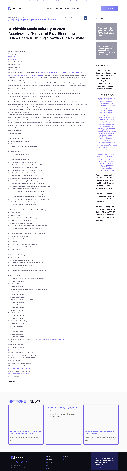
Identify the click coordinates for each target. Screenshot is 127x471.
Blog (78, 8)
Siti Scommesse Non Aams (106, 100)
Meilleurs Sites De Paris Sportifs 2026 (106, 154)
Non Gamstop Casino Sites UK (106, 142)
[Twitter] (22, 462)
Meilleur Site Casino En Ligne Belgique (106, 145)
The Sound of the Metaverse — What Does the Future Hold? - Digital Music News (25, 432)
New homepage (13, 17)
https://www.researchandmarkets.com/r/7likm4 (49, 339)
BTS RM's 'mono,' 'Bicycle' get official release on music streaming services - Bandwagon (63, 408)
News (23, 17)
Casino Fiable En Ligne (106, 165)
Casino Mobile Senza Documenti (107, 158)
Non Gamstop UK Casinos (106, 121)
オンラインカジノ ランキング (106, 161)
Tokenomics (59, 8)
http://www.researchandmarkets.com (19, 368)
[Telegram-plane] (26, 462)
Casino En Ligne (106, 167)
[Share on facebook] (85, 18)
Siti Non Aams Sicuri (106, 160)
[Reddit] (17, 462)
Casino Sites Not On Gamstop (106, 98)
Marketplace (50, 8)
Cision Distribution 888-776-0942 (18, 373)
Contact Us (11, 56)
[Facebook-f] (31, 462)
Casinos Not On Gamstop (107, 116)
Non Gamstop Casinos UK (106, 117)
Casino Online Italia (106, 168)
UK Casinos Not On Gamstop (107, 105)
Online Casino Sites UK (106, 135)
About (73, 8)
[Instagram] (12, 462)
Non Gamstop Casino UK (107, 114)
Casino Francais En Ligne (107, 170)
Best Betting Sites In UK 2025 (106, 128)
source (10, 379)
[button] (109, 8)
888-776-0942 (12, 59)
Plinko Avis (107, 151)
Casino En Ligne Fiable (106, 163)
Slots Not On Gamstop (106, 110)
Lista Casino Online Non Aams (106, 124)
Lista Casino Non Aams (106, 140)
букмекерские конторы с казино (106, 153)
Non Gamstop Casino (107, 123)
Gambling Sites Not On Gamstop (107, 108)
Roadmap (67, 8)
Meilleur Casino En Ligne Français (106, 144)
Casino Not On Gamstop (106, 101)
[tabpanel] (100, 461)
